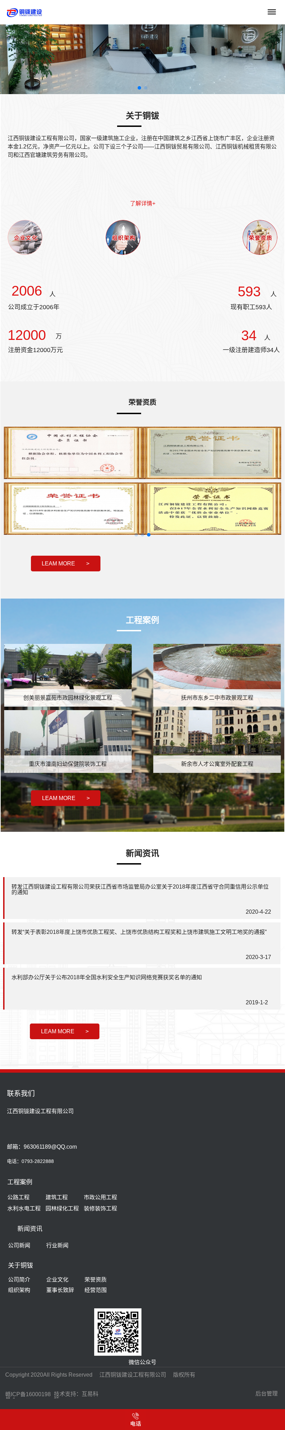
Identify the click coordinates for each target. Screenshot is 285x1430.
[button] (14, 62)
